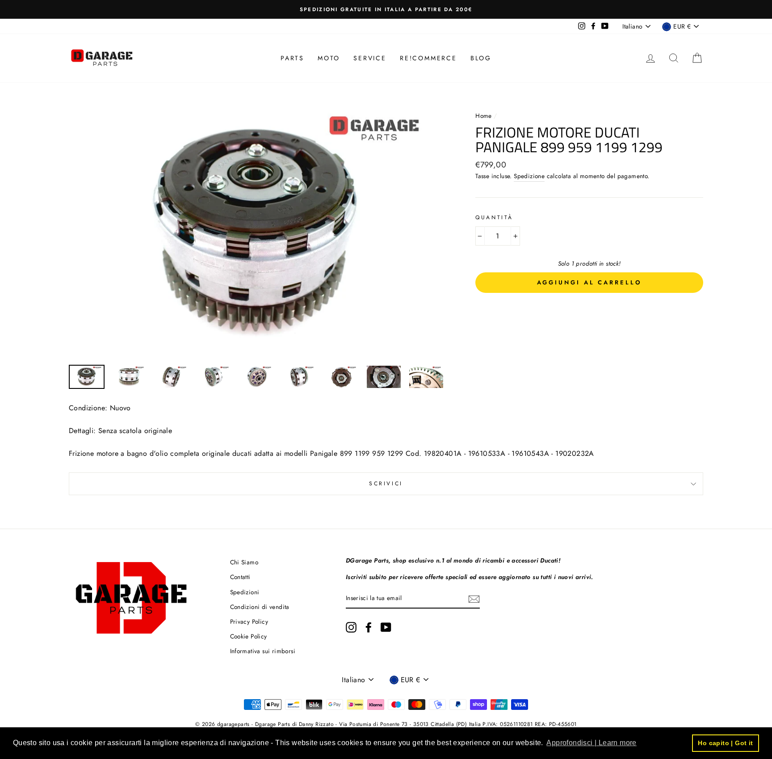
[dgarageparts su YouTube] (386, 627)
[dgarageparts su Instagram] (351, 627)
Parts (292, 58)
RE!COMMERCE (428, 58)
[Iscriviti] (474, 599)
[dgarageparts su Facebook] (368, 627)
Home (484, 115)
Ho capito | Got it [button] (725, 742)
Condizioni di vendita (260, 606)
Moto (329, 58)
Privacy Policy (249, 621)
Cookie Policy (248, 636)
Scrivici (386, 484)
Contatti (240, 576)
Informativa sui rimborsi (263, 650)
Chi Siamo (244, 562)
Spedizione (529, 175)
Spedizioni (245, 592)
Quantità (494, 217)
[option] (386, 9)
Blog (480, 58)
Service (369, 58)
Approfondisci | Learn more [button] (591, 742)
